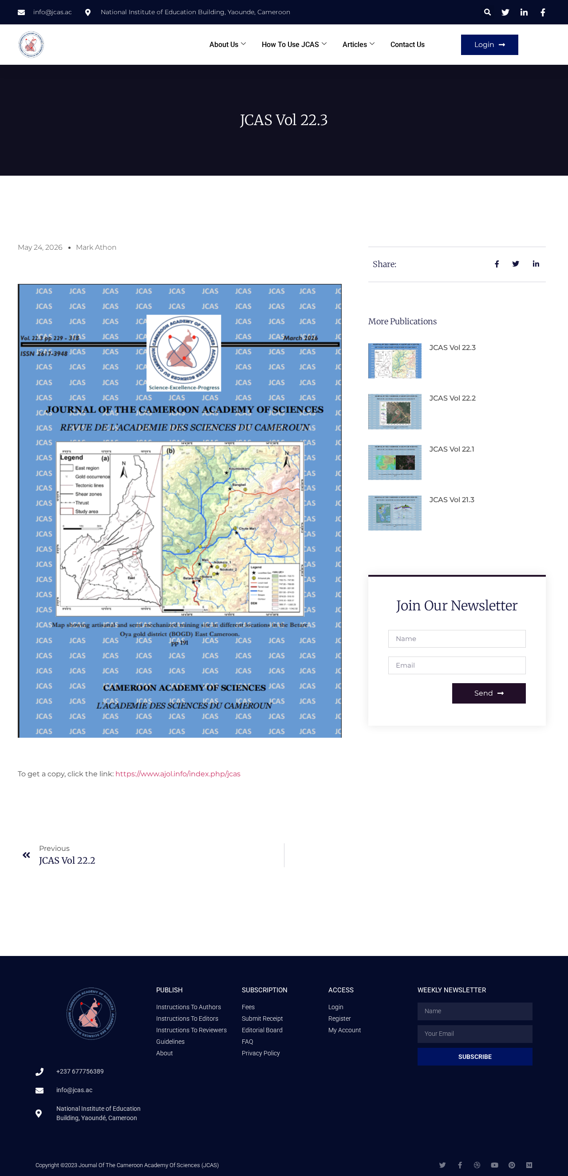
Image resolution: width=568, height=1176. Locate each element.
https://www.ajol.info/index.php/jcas (178, 774)
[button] (487, 12)
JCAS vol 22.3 (453, 347)
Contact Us (407, 44)
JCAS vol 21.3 (452, 500)
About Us (223, 44)
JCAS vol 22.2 (453, 398)
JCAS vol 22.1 (452, 449)
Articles (355, 44)
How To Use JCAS (290, 44)
